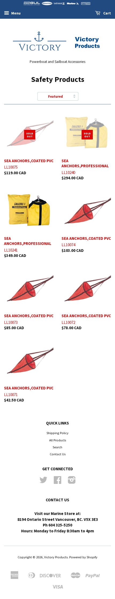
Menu (15, 13)
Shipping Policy (57, 433)
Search (57, 447)
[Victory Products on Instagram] (72, 482)
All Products (57, 440)
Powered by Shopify (83, 557)
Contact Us (58, 454)
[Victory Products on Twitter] (43, 482)
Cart (106, 13)
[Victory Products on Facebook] (57, 482)
